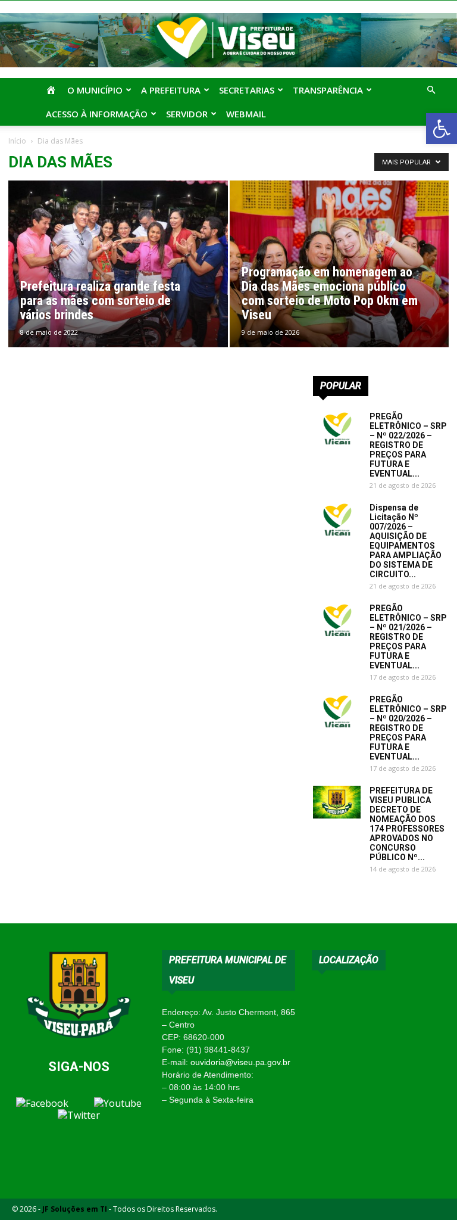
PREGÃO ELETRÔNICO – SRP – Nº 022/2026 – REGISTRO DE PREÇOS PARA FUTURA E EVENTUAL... (408, 445)
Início (17, 141)
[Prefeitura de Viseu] (228, 40)
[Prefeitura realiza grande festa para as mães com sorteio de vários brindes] (118, 275)
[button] (441, 128)
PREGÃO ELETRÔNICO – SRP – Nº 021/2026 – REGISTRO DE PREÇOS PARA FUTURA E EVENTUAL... (408, 636)
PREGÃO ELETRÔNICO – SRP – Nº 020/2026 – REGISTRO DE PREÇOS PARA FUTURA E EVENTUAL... (408, 728)
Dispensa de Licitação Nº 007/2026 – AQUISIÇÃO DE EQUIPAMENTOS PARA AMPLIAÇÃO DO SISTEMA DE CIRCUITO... (406, 541)
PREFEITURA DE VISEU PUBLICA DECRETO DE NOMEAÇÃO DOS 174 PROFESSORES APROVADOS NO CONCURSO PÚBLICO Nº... (407, 824)
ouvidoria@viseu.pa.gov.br (240, 1062)
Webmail (246, 114)
